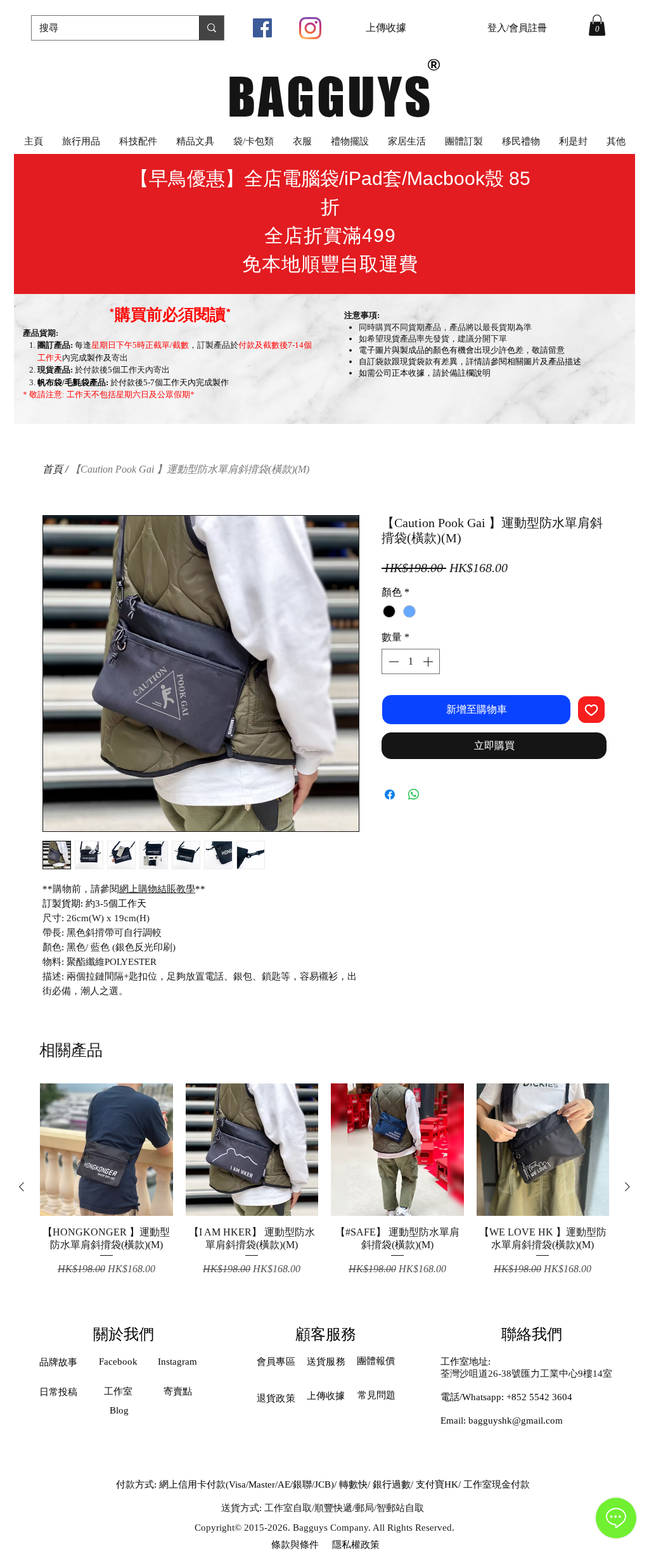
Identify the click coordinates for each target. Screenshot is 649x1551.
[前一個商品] (21, 1186)
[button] (597, 25)
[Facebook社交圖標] (262, 27)
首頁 (52, 469)
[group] (324, 1186)
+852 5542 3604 (539, 1397)
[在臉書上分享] (389, 794)
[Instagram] (310, 28)
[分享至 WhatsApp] (413, 794)
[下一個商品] (627, 1186)
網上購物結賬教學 (157, 889)
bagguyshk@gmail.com (515, 1420)
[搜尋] (211, 28)
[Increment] (429, 661)
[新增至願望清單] (591, 709)
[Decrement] (392, 661)
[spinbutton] (410, 661)
